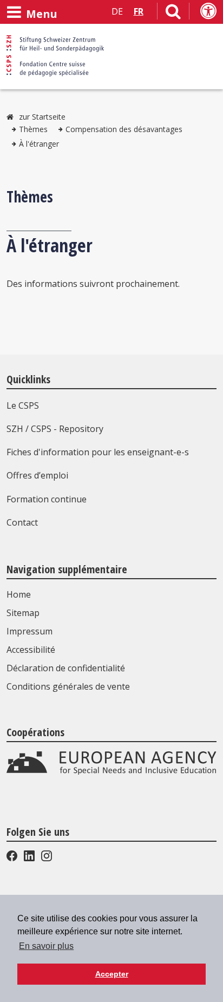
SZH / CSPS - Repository (54, 429)
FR (138, 11)
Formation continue (46, 499)
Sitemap (23, 613)
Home (18, 594)
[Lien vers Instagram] (45, 858)
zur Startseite (42, 117)
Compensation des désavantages (123, 129)
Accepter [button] (111, 974)
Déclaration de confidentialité (65, 668)
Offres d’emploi (37, 475)
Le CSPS (22, 405)
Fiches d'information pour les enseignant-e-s (97, 452)
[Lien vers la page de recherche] (173, 13)
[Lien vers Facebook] (12, 858)
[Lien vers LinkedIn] (29, 858)
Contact (22, 522)
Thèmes (33, 129)
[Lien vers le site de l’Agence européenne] (111, 772)
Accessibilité (30, 650)
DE (117, 11)
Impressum (29, 631)
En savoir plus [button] (46, 946)
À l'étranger (39, 144)
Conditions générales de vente (68, 686)
